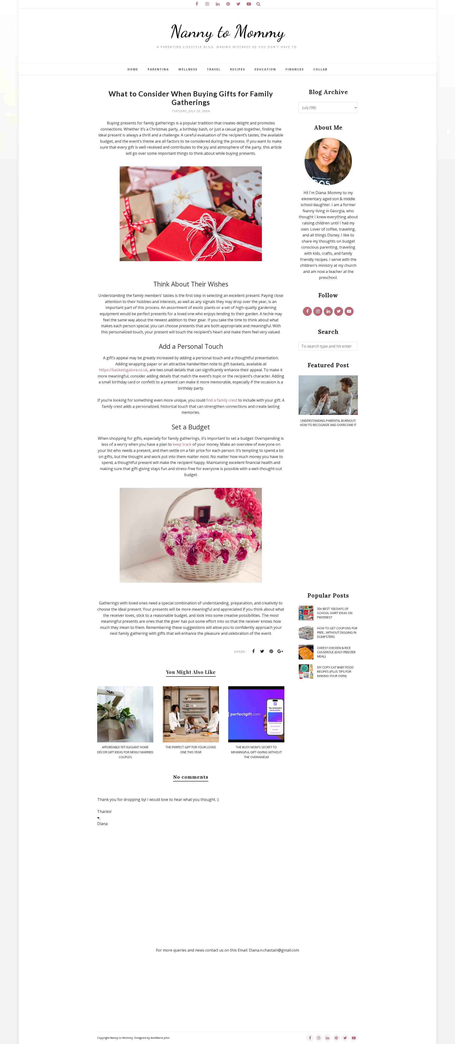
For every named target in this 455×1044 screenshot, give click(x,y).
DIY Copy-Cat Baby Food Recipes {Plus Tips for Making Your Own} (335, 671)
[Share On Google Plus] (280, 651)
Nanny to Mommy (227, 31)
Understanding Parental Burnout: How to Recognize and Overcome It (328, 422)
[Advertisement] (328, 510)
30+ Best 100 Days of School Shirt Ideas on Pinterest (334, 613)
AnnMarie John (160, 1037)
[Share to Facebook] (253, 651)
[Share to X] (262, 651)
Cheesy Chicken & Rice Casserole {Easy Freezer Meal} (336, 652)
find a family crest (221, 400)
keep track (182, 444)
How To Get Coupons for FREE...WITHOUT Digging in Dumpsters (337, 632)
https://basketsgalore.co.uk (123, 369)
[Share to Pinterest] (271, 651)
